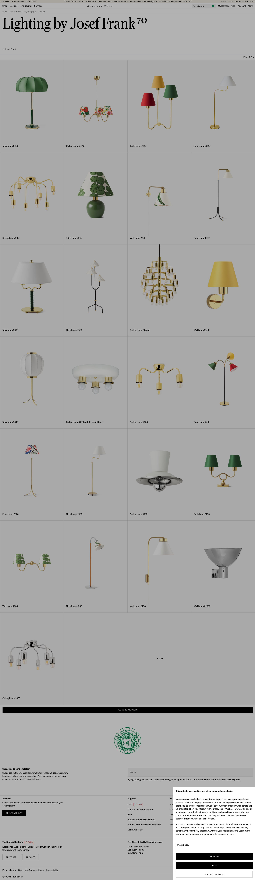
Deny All (214, 865)
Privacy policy (182, 845)
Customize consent (214, 874)
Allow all (214, 856)
